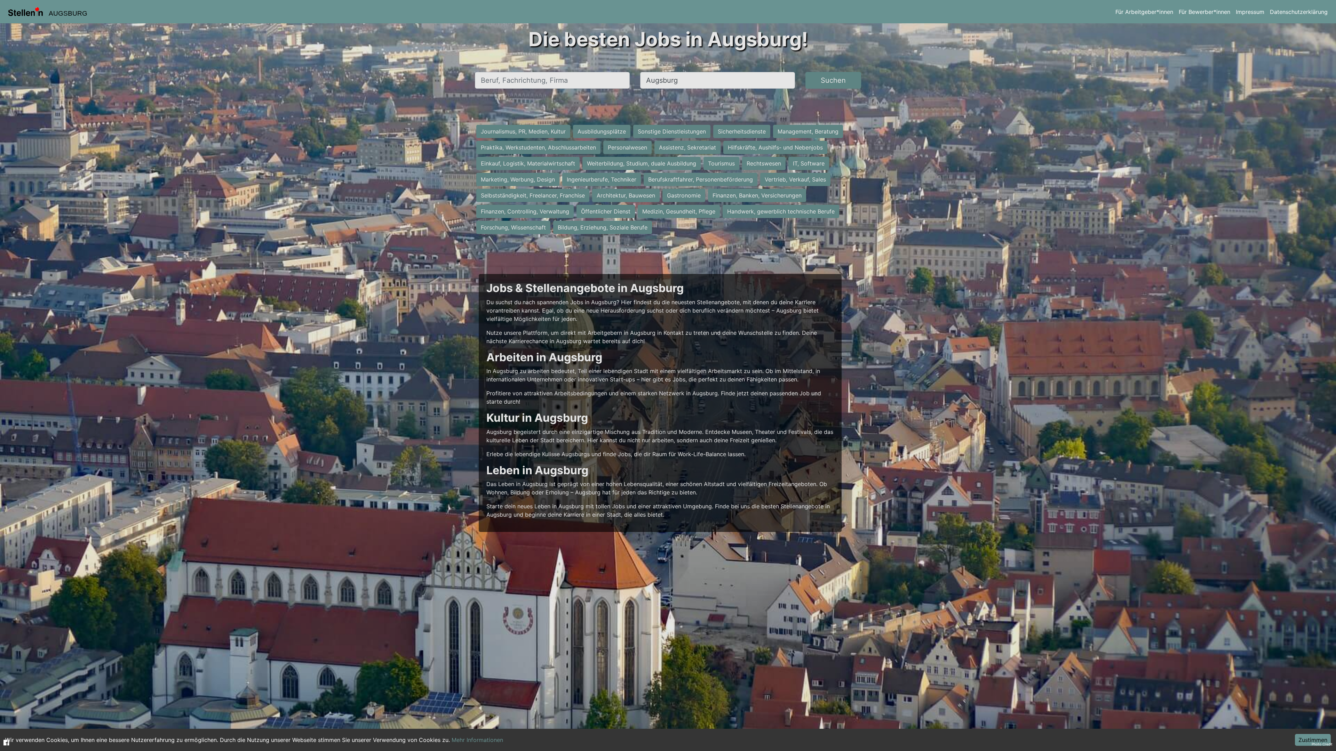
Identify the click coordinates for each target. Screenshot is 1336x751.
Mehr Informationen (477, 739)
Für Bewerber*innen (1204, 11)
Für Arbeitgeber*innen (1144, 11)
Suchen (833, 80)
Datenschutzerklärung (1299, 11)
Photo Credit (1322, 744)
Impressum (1250, 11)
